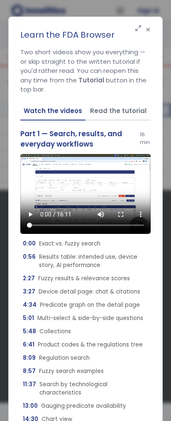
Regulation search (56, 358)
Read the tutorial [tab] (118, 110)
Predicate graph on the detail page (81, 305)
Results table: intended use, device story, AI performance (80, 261)
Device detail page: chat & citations (81, 292)
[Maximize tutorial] (138, 29)
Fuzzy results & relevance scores (76, 278)
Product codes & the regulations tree (83, 345)
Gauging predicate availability (74, 406)
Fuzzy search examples (63, 371)
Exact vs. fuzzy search (61, 244)
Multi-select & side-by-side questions (83, 318)
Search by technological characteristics (65, 388)
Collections (47, 331)
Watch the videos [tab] (53, 110)
